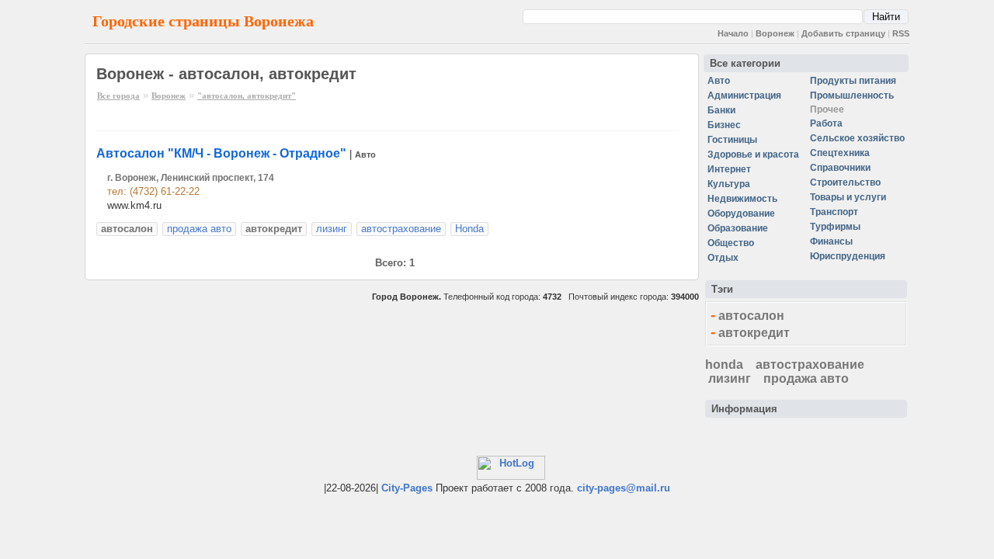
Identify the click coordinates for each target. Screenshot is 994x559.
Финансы (831, 241)
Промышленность (852, 95)
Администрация (744, 95)
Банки (721, 110)
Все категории (745, 63)
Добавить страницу (843, 33)
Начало (733, 33)
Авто (365, 154)
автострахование (401, 228)
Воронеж (775, 33)
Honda (469, 228)
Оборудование (741, 213)
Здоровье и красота (753, 154)
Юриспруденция (847, 256)
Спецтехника (840, 153)
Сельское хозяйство (857, 138)
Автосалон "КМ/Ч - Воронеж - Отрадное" (221, 153)
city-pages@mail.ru (623, 488)
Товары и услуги (848, 197)
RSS (900, 33)
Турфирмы (835, 226)
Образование (737, 228)
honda (724, 364)
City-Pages (407, 488)
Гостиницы (732, 139)
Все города (118, 95)
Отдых (723, 257)
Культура (728, 184)
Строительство (845, 182)
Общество (730, 243)
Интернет (729, 169)
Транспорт (834, 212)
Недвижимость (742, 198)
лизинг (331, 228)
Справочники (840, 167)
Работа (826, 123)
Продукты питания (853, 80)
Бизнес (724, 125)
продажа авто (199, 228)
